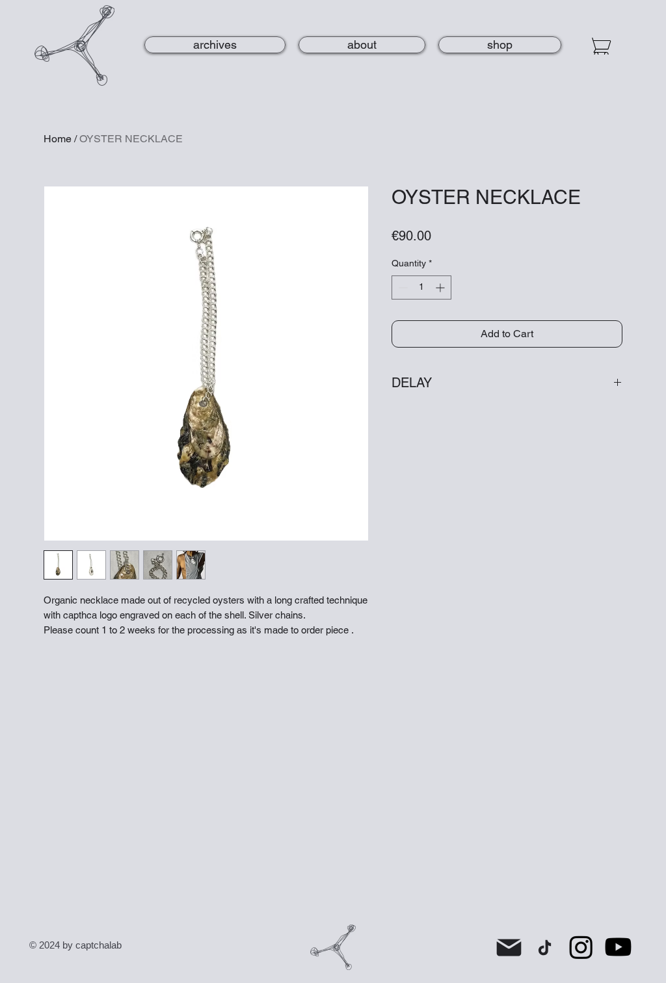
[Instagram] (581, 947)
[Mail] (509, 947)
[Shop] (599, 46)
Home (58, 139)
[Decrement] (401, 287)
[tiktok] (545, 947)
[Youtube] (618, 947)
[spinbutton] (421, 287)
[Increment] (441, 287)
